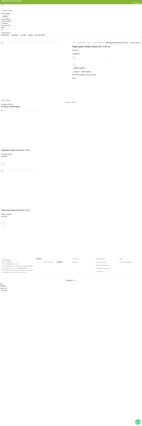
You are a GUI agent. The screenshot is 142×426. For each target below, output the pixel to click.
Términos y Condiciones (103, 268)
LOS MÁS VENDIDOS (126, 262)
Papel (89, 42)
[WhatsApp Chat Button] (137, 421)
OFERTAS (75, 262)
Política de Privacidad (102, 265)
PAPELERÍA (81, 42)
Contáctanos (99, 271)
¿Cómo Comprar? (101, 262)
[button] (3, 163)
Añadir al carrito (79, 68)
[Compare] (3, 147)
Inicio (73, 42)
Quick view (3, 168)
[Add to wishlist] (3, 159)
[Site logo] (11, 6)
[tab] (71, 102)
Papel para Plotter (98, 42)
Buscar (59, 262)
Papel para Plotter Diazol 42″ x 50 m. (15, 210)
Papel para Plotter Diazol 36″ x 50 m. (15, 150)
